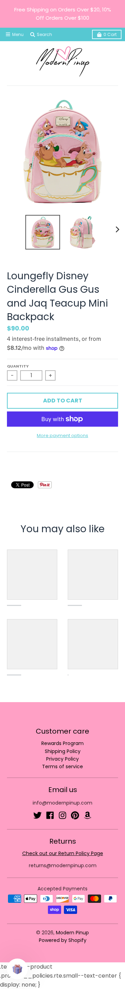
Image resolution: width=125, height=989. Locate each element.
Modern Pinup (72, 932)
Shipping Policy (63, 751)
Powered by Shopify (62, 940)
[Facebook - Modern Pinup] (50, 815)
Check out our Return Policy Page (62, 853)
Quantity (18, 366)
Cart (110, 34)
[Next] (117, 229)
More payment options (62, 435)
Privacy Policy (62, 758)
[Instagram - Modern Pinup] (62, 815)
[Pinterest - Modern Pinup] (75, 815)
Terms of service (62, 766)
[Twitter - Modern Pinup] (37, 815)
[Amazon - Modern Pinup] (87, 815)
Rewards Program (62, 743)
